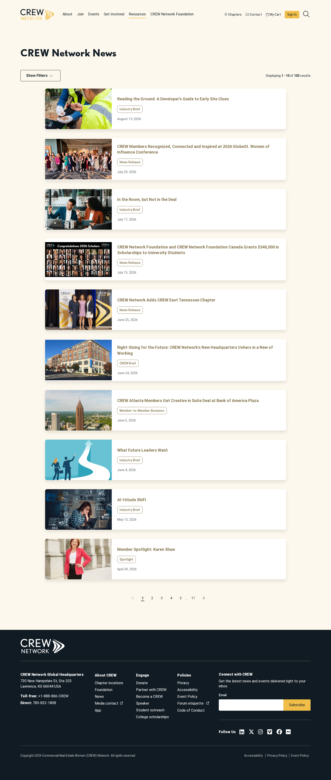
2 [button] (152, 598)
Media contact (106, 703)
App (98, 710)
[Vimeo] (269, 732)
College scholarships (152, 717)
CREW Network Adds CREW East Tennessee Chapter (166, 300)
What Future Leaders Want (142, 450)
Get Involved (114, 14)
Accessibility (187, 690)
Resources (137, 14)
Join (80, 14)
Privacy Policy (277, 755)
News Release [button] (129, 162)
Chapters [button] (235, 14)
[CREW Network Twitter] (251, 732)
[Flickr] (288, 732)
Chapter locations (109, 683)
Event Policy (187, 696)
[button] (133, 598)
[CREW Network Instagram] (260, 732)
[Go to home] (37, 14)
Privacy (183, 683)
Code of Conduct (191, 710)
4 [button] (171, 598)
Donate (142, 683)
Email (223, 695)
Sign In (292, 14)
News (99, 696)
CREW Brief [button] (127, 363)
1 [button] (143, 598)
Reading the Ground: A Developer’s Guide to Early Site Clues (173, 98)
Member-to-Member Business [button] (141, 410)
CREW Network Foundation (172, 14)
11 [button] (193, 598)
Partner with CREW (151, 690)
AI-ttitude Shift (131, 499)
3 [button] (162, 598)
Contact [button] (256, 14)
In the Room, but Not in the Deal (147, 199)
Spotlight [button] (126, 559)
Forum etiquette (190, 703)
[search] (307, 14)
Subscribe (297, 705)
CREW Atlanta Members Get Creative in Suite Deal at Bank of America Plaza (188, 400)
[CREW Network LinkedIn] (241, 732)
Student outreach (150, 710)
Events (93, 14)
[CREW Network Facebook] (279, 732)
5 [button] (181, 598)
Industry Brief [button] (129, 109)
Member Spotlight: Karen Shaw (146, 549)
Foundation (103, 690)
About (67, 14)
